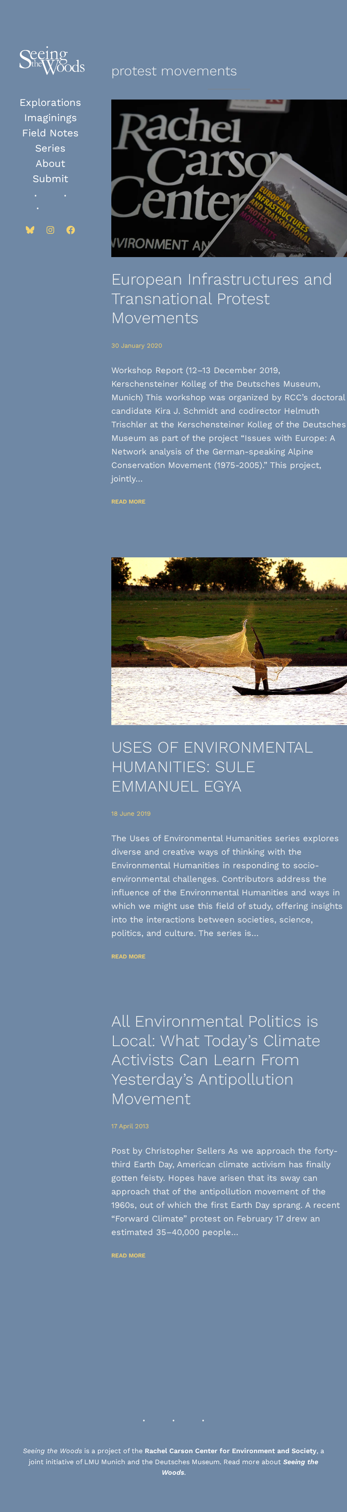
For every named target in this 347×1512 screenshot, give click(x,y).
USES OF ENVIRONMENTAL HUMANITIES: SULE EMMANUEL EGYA (212, 766)
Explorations (50, 102)
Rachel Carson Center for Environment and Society (231, 1451)
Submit (50, 179)
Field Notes (50, 133)
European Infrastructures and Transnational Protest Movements (221, 298)
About (50, 163)
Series (50, 148)
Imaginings (50, 118)
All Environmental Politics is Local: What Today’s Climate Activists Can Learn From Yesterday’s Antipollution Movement (215, 1060)
